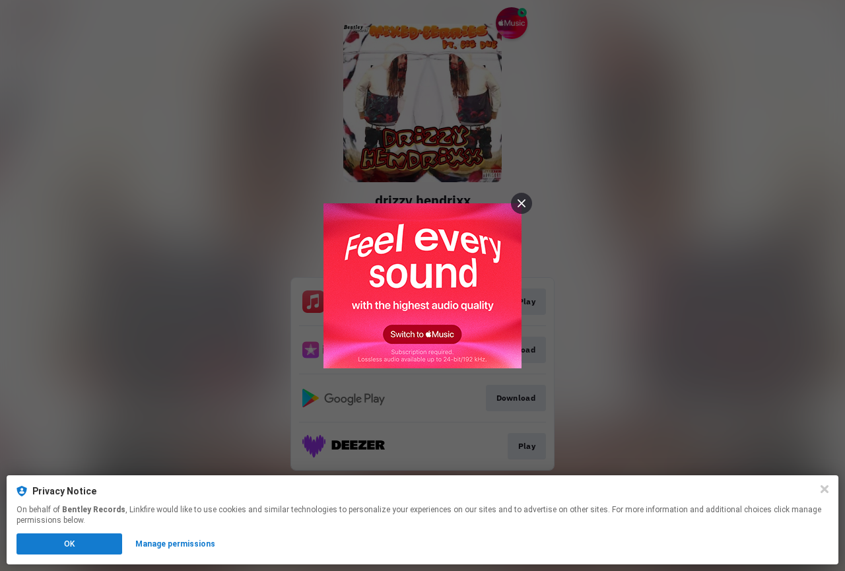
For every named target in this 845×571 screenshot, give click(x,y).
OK (69, 544)
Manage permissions (175, 544)
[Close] (824, 489)
